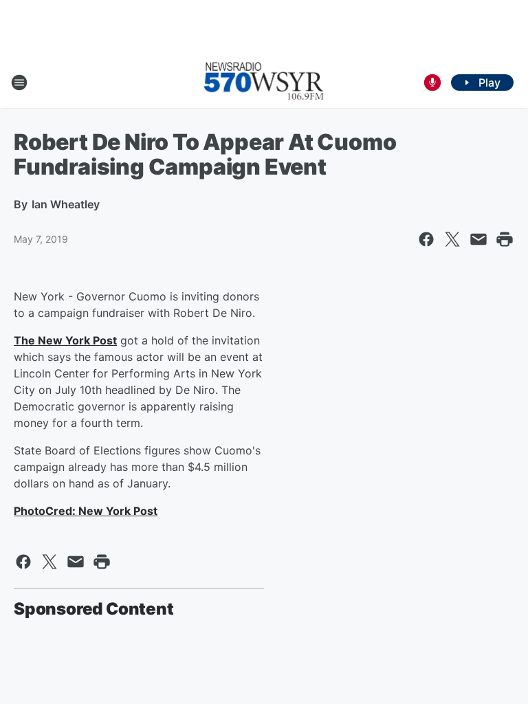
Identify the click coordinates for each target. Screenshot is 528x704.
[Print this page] (504, 239)
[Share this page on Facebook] (426, 239)
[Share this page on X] (452, 239)
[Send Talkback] (432, 82)
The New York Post (65, 340)
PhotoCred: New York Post (85, 511)
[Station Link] (264, 82)
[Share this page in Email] (478, 239)
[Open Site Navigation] (19, 82)
